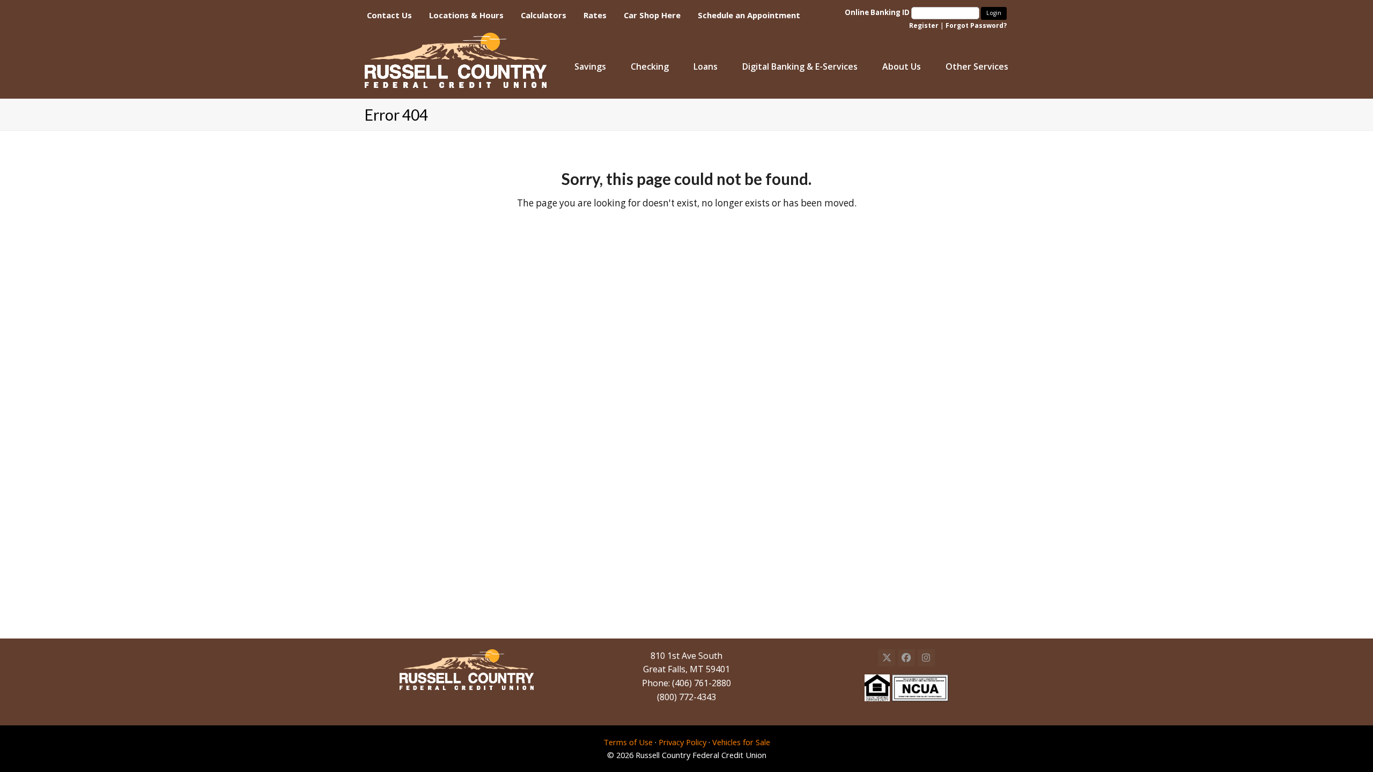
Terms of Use (628, 742)
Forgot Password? (976, 25)
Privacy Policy (682, 742)
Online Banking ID (878, 12)
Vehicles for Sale (741, 742)
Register (924, 25)
